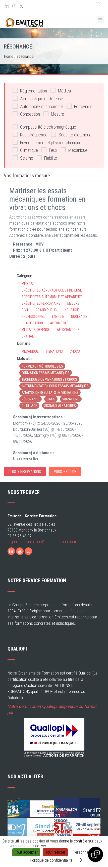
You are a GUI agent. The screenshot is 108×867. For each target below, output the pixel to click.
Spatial (28, 336)
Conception (30, 114)
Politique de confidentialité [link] (51, 860)
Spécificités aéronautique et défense (52, 290)
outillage (29, 406)
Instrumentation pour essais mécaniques (55, 386)
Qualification (32, 323)
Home (8, 56)
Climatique (29, 150)
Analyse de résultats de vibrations (50, 393)
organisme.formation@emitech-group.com (42, 541)
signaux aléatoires (60, 406)
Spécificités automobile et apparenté (52, 297)
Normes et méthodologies (42, 366)
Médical (65, 90)
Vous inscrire (65, 472)
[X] (28, 551)
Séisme (26, 158)
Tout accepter (26, 852)
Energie (58, 317)
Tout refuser (55, 852)
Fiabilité (50, 158)
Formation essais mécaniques (46, 373)
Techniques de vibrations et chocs (49, 379)
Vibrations (54, 351)
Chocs (75, 351)
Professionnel (33, 317)
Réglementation (33, 90)
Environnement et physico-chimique (50, 142)
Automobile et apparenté (41, 106)
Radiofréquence (33, 134)
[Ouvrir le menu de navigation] (100, 19)
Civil (25, 310)
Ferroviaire (83, 106)
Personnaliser (84, 852)
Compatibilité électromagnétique (48, 127)
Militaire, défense (36, 330)
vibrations (70, 399)
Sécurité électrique (75, 134)
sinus (50, 399)
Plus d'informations (25, 472)
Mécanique (77, 150)
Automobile (59, 323)
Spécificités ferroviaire (41, 303)
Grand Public (46, 310)
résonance (30, 399)
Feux (53, 150)
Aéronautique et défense (41, 98)
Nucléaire (79, 317)
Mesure (57, 114)
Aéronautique (68, 330)
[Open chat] (95, 854)
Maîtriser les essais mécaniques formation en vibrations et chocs (47, 199)
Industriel (72, 310)
